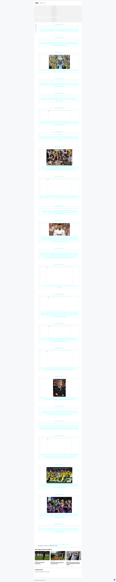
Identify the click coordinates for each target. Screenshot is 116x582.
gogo (56, 545)
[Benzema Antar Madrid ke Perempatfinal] (42, 555)
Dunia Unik (46, 545)
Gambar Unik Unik (51, 545)
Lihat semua (79, 549)
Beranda (36, 14)
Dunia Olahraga (41, 545)
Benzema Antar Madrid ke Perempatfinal (40, 563)
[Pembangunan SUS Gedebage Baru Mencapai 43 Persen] (58, 555)
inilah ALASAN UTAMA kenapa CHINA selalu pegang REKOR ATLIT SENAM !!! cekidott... (73, 563)
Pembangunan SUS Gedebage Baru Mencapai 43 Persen (57, 563)
